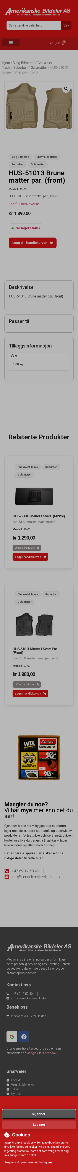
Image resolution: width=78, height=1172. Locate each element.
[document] (39, 586)
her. (50, 1162)
